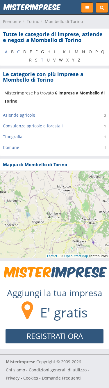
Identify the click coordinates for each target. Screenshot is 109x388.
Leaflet (52, 256)
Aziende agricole (19, 115)
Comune (11, 147)
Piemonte (12, 21)
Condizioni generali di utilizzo (58, 370)
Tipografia (12, 136)
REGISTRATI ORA (54, 336)
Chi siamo (15, 370)
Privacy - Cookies (22, 378)
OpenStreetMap (76, 256)
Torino (33, 21)
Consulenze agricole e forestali (33, 126)
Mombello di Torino (64, 21)
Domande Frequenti (61, 378)
